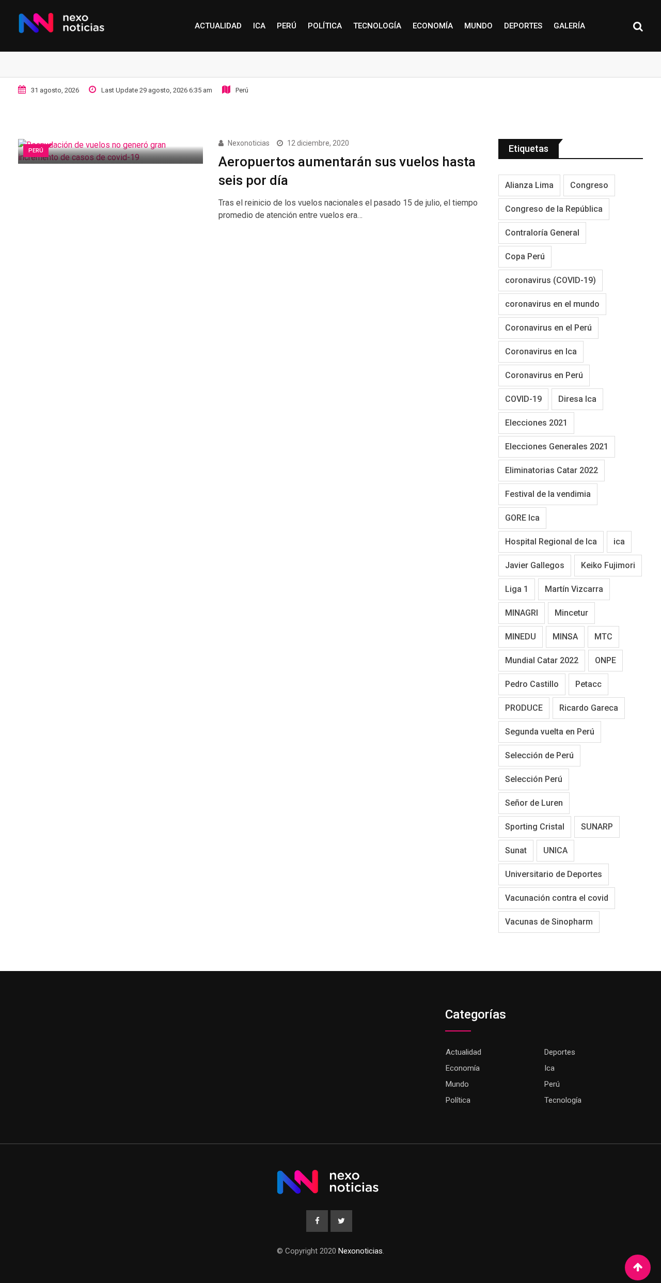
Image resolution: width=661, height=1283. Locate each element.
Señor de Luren (534, 803)
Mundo (478, 25)
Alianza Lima (529, 185)
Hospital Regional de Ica (551, 541)
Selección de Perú (539, 755)
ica (619, 541)
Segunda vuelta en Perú (549, 732)
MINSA (565, 637)
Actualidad (218, 25)
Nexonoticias (249, 143)
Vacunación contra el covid (556, 898)
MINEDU (520, 637)
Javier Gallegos (534, 565)
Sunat (516, 850)
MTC (603, 637)
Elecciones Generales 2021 (556, 446)
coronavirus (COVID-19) (550, 280)
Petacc (588, 684)
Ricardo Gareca (588, 708)
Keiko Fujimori (608, 565)
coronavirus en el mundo (552, 304)
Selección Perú (533, 779)
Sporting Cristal (534, 827)
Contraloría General (542, 233)
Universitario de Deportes (553, 874)
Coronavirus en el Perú (548, 328)
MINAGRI (521, 613)
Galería (569, 25)
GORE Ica (522, 518)
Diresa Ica (577, 399)
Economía (433, 25)
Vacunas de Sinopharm (549, 922)
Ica (259, 25)
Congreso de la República (554, 209)
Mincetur (571, 613)
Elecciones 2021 (536, 423)
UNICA (555, 850)
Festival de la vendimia (548, 494)
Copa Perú (525, 256)
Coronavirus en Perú (544, 375)
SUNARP (597, 827)
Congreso (589, 185)
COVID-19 (523, 399)
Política (325, 25)
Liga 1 (516, 589)
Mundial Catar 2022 (541, 660)
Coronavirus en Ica (541, 351)
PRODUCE (524, 708)
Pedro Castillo (532, 684)
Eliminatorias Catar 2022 (551, 470)
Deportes (523, 25)
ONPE (605, 660)
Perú (286, 25)
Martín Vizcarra (574, 589)
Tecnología (377, 25)
